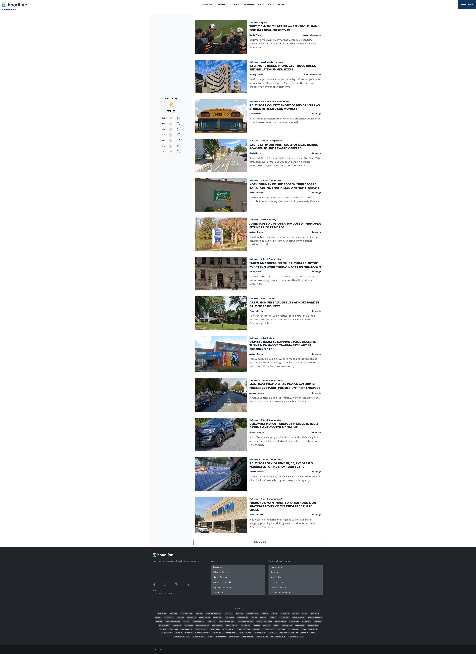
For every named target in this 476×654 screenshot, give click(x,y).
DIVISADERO (284, 617)
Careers (274, 572)
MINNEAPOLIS (313, 625)
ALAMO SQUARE (252, 613)
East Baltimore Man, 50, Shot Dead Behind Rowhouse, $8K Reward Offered (283, 146)
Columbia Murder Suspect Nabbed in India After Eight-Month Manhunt (284, 425)
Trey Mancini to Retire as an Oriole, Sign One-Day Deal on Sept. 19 (283, 28)
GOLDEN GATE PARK (264, 621)
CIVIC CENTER (204, 617)
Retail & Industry (268, 219)
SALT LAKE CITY (245, 633)
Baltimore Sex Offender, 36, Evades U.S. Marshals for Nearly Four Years (281, 465)
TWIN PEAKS (234, 637)
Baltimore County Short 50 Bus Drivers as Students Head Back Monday (284, 107)
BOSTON (295, 613)
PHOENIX (281, 629)
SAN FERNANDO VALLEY (289, 633)
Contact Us (218, 593)
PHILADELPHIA (269, 629)
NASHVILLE (173, 629)
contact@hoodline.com (163, 594)
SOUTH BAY (162, 613)
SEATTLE (304, 633)
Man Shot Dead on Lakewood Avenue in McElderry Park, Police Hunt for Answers (284, 386)
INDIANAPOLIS (164, 625)
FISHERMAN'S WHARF (245, 621)
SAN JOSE (173, 613)
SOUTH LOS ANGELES (181, 637)
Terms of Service (278, 587)
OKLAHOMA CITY (244, 629)
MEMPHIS (266, 625)
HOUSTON (317, 621)
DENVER (263, 617)
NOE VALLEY (215, 629)
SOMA (313, 633)
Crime (235, 4)
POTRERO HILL (167, 633)
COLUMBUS (229, 617)
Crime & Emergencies (271, 141)
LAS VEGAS (189, 625)
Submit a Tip (276, 567)
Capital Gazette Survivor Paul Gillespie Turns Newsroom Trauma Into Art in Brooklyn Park (282, 345)
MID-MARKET (287, 625)
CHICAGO (180, 617)
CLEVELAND (217, 617)
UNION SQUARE (247, 637)
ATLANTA (264, 613)
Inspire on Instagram (222, 587)
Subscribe (467, 4)
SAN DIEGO (272, 633)
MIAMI (276, 625)
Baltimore (253, 22)
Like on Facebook (220, 577)
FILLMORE (212, 621)
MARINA (257, 625)
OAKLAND (199, 613)
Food (261, 4)
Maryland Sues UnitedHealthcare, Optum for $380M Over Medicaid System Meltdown (285, 264)
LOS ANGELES (217, 625)
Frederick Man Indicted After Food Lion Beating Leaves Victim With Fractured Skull (282, 506)
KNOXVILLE (177, 625)
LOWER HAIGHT (232, 625)
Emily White (255, 35)
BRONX (304, 613)
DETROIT (273, 617)
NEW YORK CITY (201, 629)
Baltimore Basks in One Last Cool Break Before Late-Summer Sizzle (282, 67)
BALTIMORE (285, 613)
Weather (248, 4)
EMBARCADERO (199, 621)
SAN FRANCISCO (186, 613)
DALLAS (254, 617)
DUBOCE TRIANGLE (315, 617)
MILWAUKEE (299, 625)
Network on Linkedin (222, 582)
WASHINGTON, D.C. (278, 637)
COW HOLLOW (242, 617)
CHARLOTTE (169, 617)
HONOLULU (306, 621)
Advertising (275, 577)
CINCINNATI (191, 617)
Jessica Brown (256, 193)
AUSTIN (274, 613)
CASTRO (158, 617)
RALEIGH (188, 633)
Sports (264, 22)
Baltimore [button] (8, 9)
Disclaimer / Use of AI (280, 593)
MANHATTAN (246, 625)
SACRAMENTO (231, 633)
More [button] (281, 4)
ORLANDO (257, 629)
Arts (271, 4)
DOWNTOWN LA (298, 617)
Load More (260, 542)
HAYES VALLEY (280, 621)
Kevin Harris (255, 114)
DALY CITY (228, 613)
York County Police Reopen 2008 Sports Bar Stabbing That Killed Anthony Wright (284, 185)
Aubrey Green (256, 75)
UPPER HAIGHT (262, 637)
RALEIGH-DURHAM (202, 633)
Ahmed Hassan (256, 393)
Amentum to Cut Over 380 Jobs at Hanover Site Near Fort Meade (285, 225)
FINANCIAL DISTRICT (226, 621)
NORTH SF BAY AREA (213, 613)
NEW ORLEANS (186, 629)
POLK (304, 629)
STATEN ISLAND (198, 637)
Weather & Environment (272, 62)
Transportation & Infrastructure (275, 101)
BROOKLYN (315, 613)
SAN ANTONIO (260, 633)
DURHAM (159, 621)
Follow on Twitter (220, 572)
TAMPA (210, 637)
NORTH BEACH (228, 629)
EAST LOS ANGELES (173, 621)
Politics (223, 4)
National (208, 4)
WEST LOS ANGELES (295, 637)
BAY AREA (239, 613)
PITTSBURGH (293, 629)
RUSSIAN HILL (218, 633)
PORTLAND (313, 629)
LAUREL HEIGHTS (202, 625)
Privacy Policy (276, 582)
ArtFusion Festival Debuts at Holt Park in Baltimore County (284, 304)
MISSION (163, 629)
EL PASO (186, 621)
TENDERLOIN (221, 637)
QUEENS (179, 633)
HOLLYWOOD (294, 621)
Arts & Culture (267, 298)
